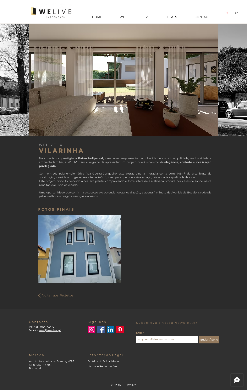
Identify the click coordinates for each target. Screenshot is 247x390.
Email (140, 332)
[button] (123, 80)
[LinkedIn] (110, 329)
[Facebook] (101, 329)
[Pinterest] (120, 329)
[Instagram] (91, 329)
